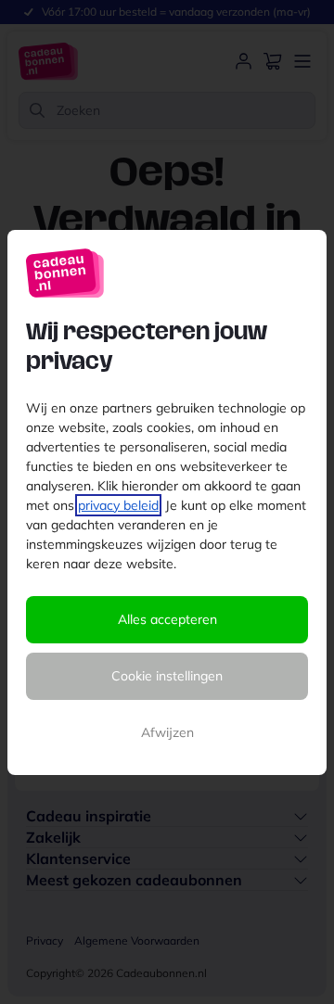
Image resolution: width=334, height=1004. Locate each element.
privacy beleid (118, 505)
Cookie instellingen (167, 675)
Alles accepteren (167, 619)
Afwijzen (167, 732)
